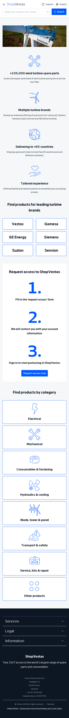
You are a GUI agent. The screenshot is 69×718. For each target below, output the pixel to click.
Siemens (51, 237)
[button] (61, 4)
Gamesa (51, 224)
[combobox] (27, 12)
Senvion (51, 250)
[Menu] (4, 4)
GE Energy (17, 237)
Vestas (18, 224)
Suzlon (17, 250)
